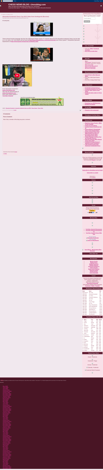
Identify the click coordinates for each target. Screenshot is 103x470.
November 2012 (7, 439)
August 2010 (6, 405)
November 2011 (7, 424)
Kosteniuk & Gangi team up (92, 87)
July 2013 (5, 449)
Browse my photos (90, 104)
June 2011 (5, 417)
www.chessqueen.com (9, 93)
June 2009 (5, 387)
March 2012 (6, 429)
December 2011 (7, 425)
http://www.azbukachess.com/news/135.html (42, 40)
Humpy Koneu (94, 271)
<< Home (5, 153)
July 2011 (5, 419)
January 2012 (6, 426)
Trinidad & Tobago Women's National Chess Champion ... (92, 142)
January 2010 (6, 396)
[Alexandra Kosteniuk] (92, 238)
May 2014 (5, 462)
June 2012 (5, 433)
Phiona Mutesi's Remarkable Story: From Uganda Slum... (92, 130)
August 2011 (6, 420)
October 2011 (6, 422)
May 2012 (5, 431)
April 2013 (5, 445)
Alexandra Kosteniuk (10, 108)
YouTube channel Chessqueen (94, 229)
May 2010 (5, 401)
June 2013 (5, 448)
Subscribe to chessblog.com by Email (92, 170)
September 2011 (7, 421)
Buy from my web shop (91, 51)
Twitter (93, 285)
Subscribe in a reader (92, 172)
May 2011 (5, 416)
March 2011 (6, 414)
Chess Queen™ (88, 62)
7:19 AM (14, 110)
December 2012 (7, 440)
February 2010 (6, 397)
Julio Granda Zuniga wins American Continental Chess (92, 145)
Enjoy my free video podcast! (91, 65)
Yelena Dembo (94, 267)
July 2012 (5, 434)
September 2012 (7, 436)
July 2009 (5, 388)
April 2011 (5, 415)
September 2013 (7, 451)
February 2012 (6, 427)
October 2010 (6, 407)
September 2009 (7, 391)
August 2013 (6, 450)
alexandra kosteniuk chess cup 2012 (23, 108)
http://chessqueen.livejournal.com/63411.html (24, 41)
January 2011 (6, 411)
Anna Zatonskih (94, 272)
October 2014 (6, 465)
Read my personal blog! (90, 67)
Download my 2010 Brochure (92, 103)
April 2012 (5, 430)
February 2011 (6, 412)
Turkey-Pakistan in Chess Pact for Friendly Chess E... (93, 137)
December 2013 (7, 455)
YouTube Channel (7, 96)
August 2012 (6, 435)
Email (93, 160)
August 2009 (6, 390)
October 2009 (6, 392)
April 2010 (5, 400)
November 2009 (7, 393)
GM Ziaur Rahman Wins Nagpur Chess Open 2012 (93, 140)
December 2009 (7, 395)
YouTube (87, 50)
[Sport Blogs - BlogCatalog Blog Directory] (92, 251)
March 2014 (6, 459)
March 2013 (6, 444)
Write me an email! (89, 64)
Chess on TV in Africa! (91, 125)
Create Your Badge (92, 239)
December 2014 (7, 468)
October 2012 (6, 438)
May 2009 (5, 386)
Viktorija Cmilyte (94, 270)
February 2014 (6, 458)
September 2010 (7, 406)
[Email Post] (80, 110)
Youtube (97, 285)
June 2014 (5, 463)
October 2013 (6, 453)
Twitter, (91, 48)
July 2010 (5, 404)
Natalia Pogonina (93, 264)
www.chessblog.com (8, 90)
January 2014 (6, 456)
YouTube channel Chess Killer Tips (94, 233)
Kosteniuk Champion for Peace (93, 89)
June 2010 (5, 402)
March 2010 (6, 398)
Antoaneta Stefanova (93, 266)
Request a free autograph (92, 110)
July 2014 (5, 464)
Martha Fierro (93, 262)
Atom (16, 151)
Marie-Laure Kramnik (93, 269)
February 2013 (6, 443)
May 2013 (5, 446)
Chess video (40, 108)
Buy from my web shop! (90, 68)
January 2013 (6, 441)
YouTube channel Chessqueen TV (94, 231)
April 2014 (5, 460)
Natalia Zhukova (94, 265)
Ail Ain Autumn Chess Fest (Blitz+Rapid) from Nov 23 (92, 132)
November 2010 (7, 409)
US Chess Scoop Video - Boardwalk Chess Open (91, 135)
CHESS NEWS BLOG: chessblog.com (27, 4)
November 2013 (7, 454)
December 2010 (7, 410)
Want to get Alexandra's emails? (92, 15)
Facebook (96, 48)
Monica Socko (94, 261)
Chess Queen (34, 108)
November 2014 (7, 467)
